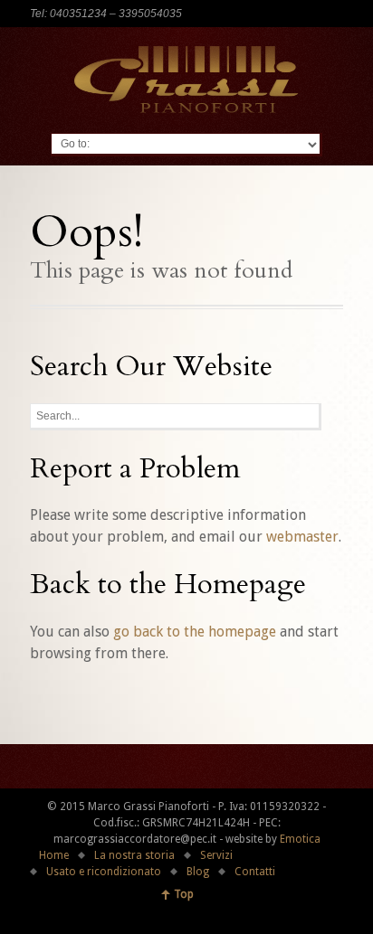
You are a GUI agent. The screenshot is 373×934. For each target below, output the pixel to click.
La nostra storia (134, 855)
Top (184, 894)
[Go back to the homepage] (186, 79)
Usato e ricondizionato (103, 871)
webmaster (302, 536)
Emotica (300, 839)
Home (54, 855)
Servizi (216, 855)
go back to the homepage (194, 631)
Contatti (254, 871)
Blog (197, 871)
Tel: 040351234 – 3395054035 (106, 13)
